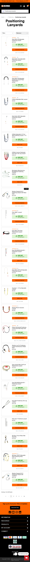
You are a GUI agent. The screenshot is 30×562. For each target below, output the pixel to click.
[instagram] (16, 512)
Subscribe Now (15, 507)
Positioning (11, 17)
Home (2, 17)
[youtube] (13, 512)
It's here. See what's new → (9, 1)
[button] (5, 496)
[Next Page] (21, 496)
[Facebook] (10, 512)
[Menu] (21, 6)
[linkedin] (20, 512)
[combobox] (15, 11)
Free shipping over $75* (22, 1)
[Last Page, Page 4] (24, 496)
